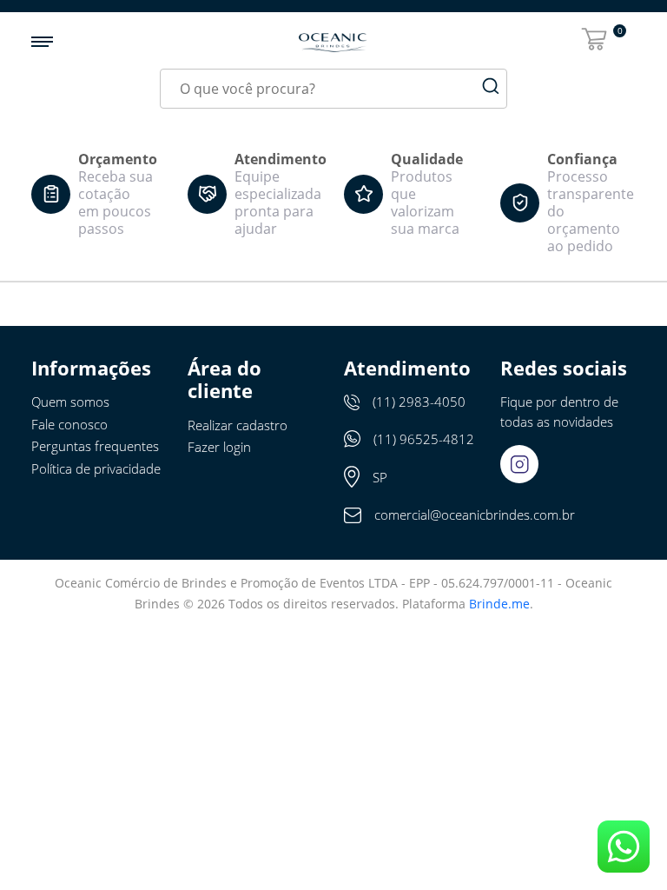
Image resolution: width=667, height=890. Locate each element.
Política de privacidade (96, 468)
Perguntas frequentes (95, 446)
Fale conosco (69, 424)
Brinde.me (499, 603)
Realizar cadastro (237, 425)
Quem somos (70, 401)
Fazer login (219, 446)
